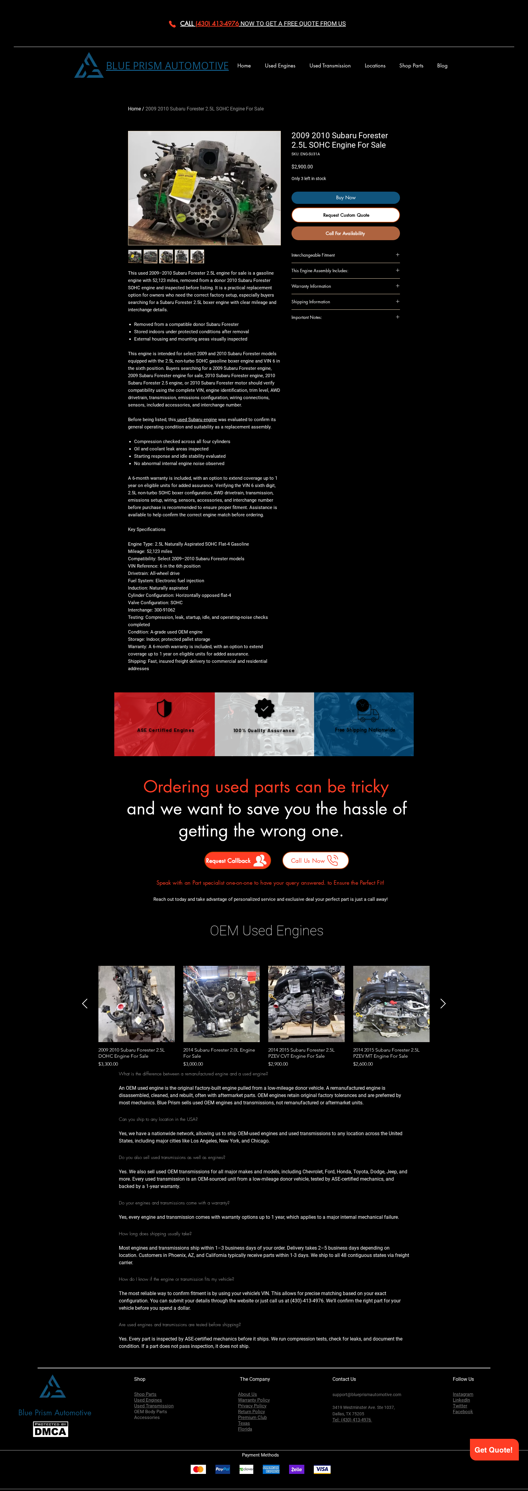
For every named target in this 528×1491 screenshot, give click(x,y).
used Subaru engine (196, 419)
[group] (264, 1017)
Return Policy (251, 1411)
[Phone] (172, 24)
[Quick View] (136, 1004)
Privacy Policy (252, 1406)
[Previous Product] (84, 1003)
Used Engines (148, 1400)
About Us (247, 1394)
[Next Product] (443, 1003)
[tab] (264, 1215)
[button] (375, 66)
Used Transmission (154, 1406)
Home (134, 109)
